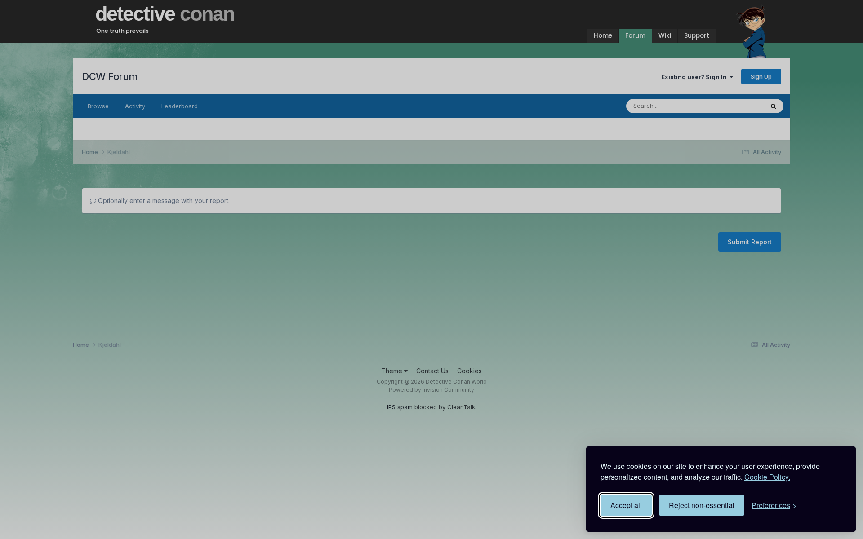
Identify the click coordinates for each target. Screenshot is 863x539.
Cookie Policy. (767, 477)
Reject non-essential (701, 505)
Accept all (626, 505)
